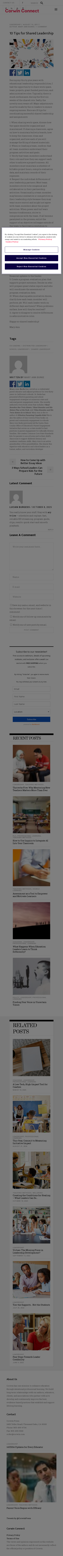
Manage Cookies (31, 249)
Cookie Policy (12, 242)
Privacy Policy (45, 239)
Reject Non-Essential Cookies (31, 266)
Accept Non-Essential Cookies (31, 258)
